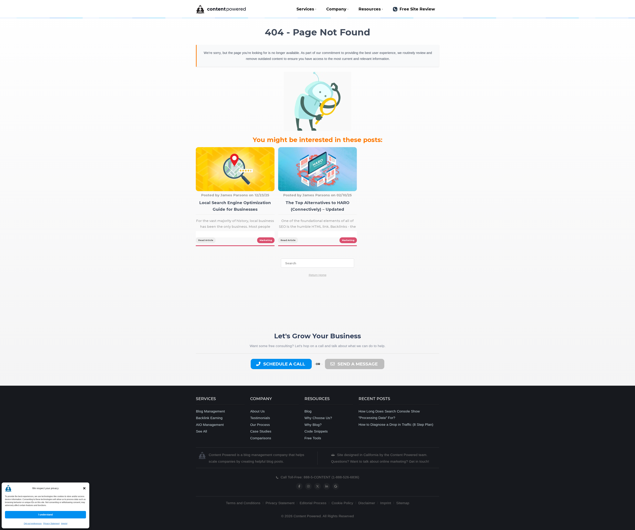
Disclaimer (366, 503)
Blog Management (210, 411)
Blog (308, 411)
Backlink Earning (209, 418)
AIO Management (210, 425)
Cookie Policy (342, 503)
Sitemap (402, 503)
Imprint (64, 523)
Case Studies (260, 431)
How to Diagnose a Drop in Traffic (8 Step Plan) (396, 424)
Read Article (205, 240)
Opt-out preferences (33, 523)
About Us (257, 411)
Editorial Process (313, 503)
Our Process (260, 425)
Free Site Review (416, 9)
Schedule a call (283, 364)
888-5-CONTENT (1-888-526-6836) (331, 477)
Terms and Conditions (243, 503)
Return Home (317, 275)
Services (305, 9)
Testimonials (260, 418)
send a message (357, 364)
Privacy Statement (51, 523)
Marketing (266, 240)
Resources (370, 9)
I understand (45, 514)
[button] (84, 488)
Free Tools (312, 438)
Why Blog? (313, 425)
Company (336, 9)
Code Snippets (316, 431)
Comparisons (260, 438)
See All (201, 431)
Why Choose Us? (318, 418)
